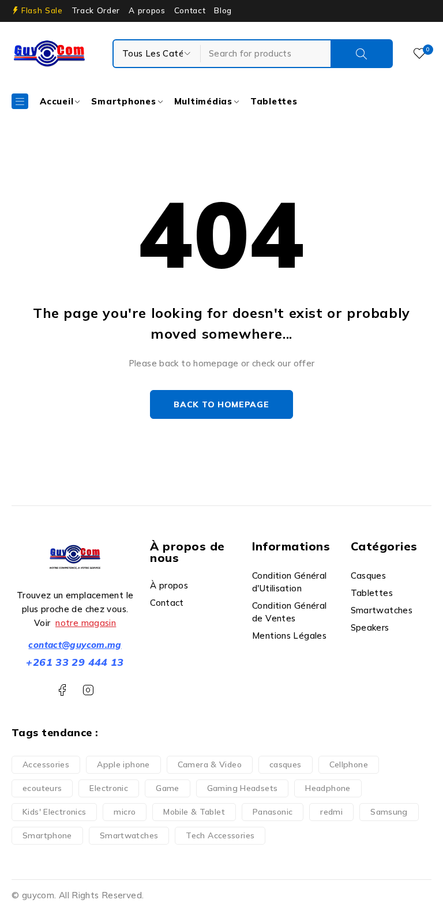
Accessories (45, 764)
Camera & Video (210, 764)
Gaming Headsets (242, 788)
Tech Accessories (220, 835)
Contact (190, 10)
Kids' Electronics (54, 812)
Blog (223, 10)
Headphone (327, 788)
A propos (147, 10)
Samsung (389, 812)
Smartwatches (129, 835)
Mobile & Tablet (194, 812)
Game (167, 788)
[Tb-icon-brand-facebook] (62, 690)
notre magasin (85, 622)
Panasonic (272, 812)
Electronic (108, 788)
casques (285, 764)
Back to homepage (221, 404)
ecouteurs (42, 788)
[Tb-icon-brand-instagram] (88, 690)
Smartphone (47, 835)
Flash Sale (42, 10)
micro (125, 812)
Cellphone (348, 764)
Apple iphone (123, 764)
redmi (331, 812)
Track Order (96, 10)
